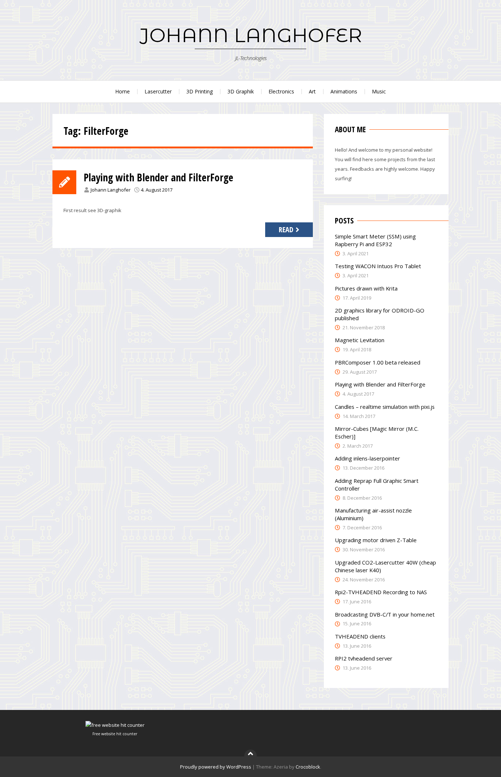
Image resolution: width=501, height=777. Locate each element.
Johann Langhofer (111, 189)
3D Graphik (240, 91)
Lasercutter (158, 91)
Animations (343, 91)
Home (122, 91)
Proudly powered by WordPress (215, 766)
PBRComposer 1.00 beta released (377, 362)
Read (286, 229)
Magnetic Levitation (359, 340)
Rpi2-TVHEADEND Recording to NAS (381, 592)
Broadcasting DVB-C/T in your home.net (385, 614)
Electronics (281, 91)
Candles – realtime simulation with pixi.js (385, 406)
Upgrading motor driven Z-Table (376, 540)
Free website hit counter (114, 733)
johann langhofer (250, 35)
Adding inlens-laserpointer (367, 458)
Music (379, 91)
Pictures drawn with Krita (366, 288)
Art (312, 91)
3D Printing (199, 91)
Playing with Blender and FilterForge (158, 177)
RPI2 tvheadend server (363, 658)
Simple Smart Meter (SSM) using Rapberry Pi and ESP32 (375, 240)
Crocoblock (308, 766)
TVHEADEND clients (360, 636)
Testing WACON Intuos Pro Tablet (378, 266)
